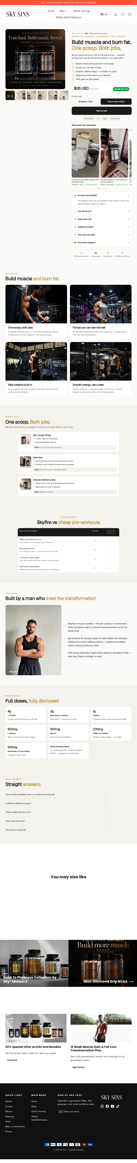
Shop (63, 11)
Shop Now (12, 1060)
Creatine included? (101, 226)
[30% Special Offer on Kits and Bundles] (35, 1028)
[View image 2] (21, 95)
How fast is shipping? (101, 242)
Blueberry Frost (86, 101)
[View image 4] (42, 95)
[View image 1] (10, 95)
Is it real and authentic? (102, 195)
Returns (8, 1111)
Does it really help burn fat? (56, 812)
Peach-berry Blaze (116, 101)
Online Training (81, 11)
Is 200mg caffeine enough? (56, 803)
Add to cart (101, 110)
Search (8, 1101)
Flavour (77, 96)
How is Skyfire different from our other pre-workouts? (56, 794)
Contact (9, 1106)
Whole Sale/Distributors (68, 17)
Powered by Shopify (75, 1150)
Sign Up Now (78, 1067)
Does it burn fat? (101, 218)
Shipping (9, 1116)
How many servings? (101, 234)
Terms (7, 1121)
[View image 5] (53, 95)
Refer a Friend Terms (15, 1126)
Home (51, 11)
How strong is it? (101, 211)
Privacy (8, 1131)
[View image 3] (31, 95)
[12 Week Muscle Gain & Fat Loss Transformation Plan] (101, 1028)
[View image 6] (63, 95)
